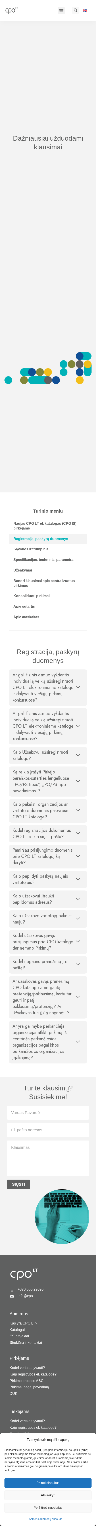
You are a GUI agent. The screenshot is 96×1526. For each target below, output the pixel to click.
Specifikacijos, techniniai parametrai (43, 560)
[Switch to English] (85, 10)
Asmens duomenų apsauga (46, 1519)
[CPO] (14, 10)
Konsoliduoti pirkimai (31, 596)
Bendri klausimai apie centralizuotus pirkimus (44, 583)
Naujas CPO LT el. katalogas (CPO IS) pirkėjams (44, 526)
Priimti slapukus (48, 1483)
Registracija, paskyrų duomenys (40, 539)
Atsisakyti (48, 1495)
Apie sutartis (24, 606)
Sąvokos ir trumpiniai (31, 549)
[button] (61, 10)
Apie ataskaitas (26, 617)
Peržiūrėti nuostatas (48, 1507)
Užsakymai (22, 570)
